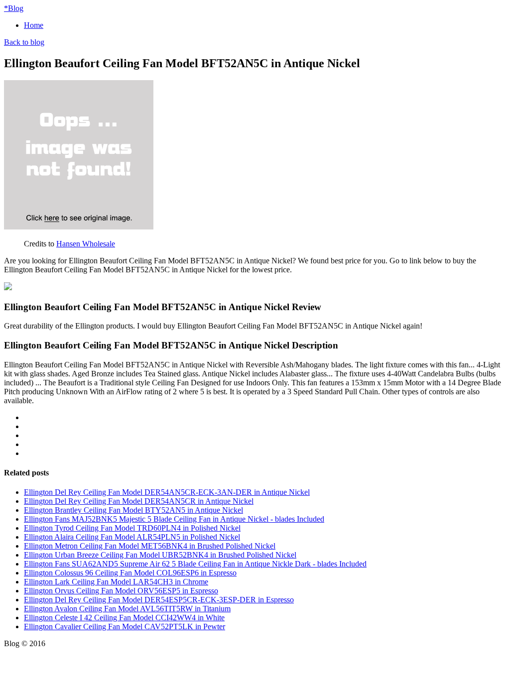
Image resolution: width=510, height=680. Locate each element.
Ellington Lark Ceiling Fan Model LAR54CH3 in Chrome (116, 581)
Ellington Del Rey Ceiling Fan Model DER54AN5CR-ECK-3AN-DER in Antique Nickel (167, 492)
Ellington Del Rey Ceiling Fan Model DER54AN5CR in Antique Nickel (139, 501)
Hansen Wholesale (85, 243)
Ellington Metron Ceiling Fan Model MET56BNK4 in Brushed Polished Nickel (149, 546)
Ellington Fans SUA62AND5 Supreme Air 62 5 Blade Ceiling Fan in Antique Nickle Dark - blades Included (195, 564)
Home (33, 25)
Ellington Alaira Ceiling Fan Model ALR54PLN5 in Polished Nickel (132, 537)
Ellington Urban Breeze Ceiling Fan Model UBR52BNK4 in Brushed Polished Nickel (160, 555)
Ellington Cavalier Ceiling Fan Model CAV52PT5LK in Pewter (124, 626)
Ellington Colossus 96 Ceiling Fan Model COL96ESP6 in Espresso (130, 572)
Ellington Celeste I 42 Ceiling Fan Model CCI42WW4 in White (124, 617)
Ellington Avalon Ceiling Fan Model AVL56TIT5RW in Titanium (127, 608)
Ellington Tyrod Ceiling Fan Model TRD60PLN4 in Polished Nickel (132, 528)
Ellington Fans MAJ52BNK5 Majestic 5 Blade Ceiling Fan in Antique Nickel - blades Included (174, 519)
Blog (13, 8)
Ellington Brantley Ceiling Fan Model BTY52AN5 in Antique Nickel (133, 510)
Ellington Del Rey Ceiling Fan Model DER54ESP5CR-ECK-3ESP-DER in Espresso (159, 599)
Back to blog (24, 42)
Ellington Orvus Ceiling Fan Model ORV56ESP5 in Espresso (121, 590)
